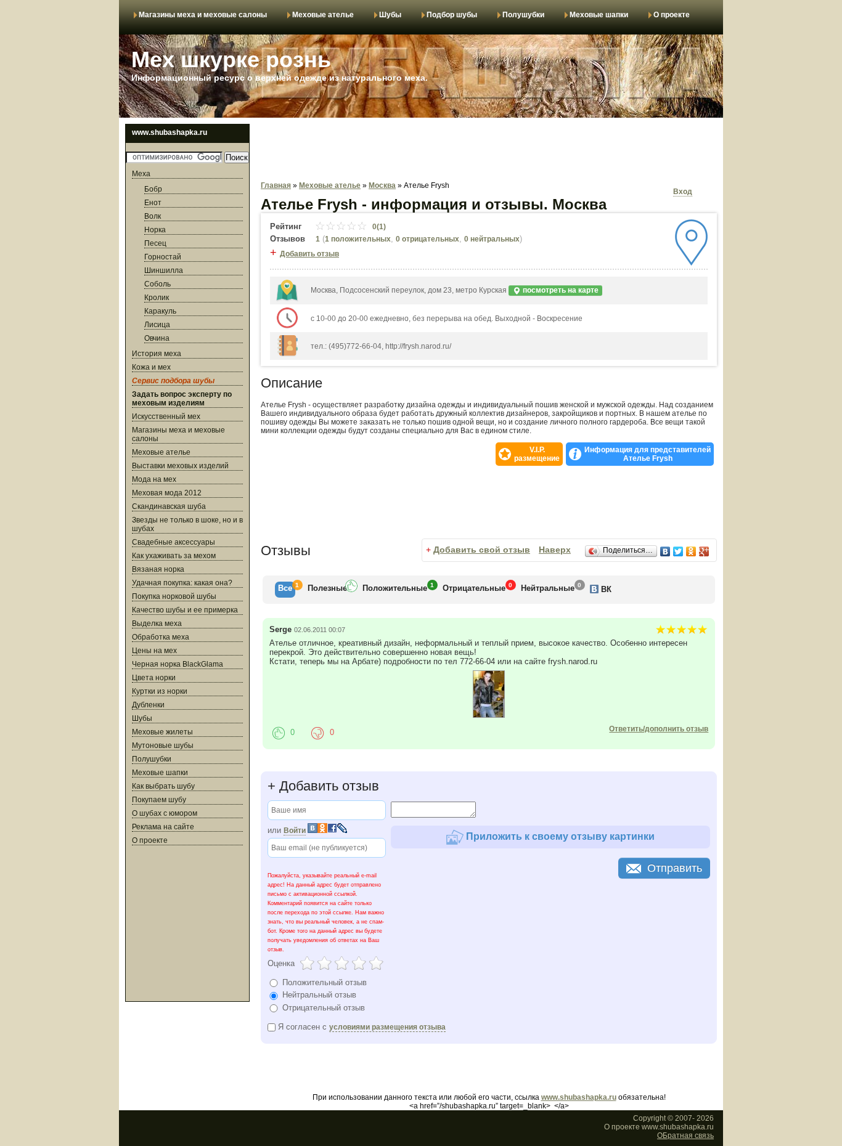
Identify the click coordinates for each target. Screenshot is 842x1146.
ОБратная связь (685, 1135)
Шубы (390, 14)
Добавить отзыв (309, 254)
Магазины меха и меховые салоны (203, 14)
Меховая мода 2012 (167, 493)
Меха (141, 173)
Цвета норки (154, 677)
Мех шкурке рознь (231, 59)
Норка (155, 230)
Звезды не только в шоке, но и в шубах (187, 524)
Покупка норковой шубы (174, 596)
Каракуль (160, 311)
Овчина (157, 338)
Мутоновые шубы (163, 745)
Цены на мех (154, 650)
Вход (682, 191)
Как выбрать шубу (163, 786)
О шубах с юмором (164, 813)
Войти (295, 830)
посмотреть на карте (560, 290)
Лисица (157, 324)
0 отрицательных (427, 239)
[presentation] (285, 590)
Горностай (162, 257)
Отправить (674, 868)
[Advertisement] (187, 925)
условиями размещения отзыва (387, 1027)
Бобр (153, 189)
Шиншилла (163, 270)
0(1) (378, 226)
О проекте (671, 14)
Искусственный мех (166, 416)
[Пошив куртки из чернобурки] (489, 715)
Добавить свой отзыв (481, 550)
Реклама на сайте (163, 827)
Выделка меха (157, 623)
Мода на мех (154, 479)
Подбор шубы (452, 14)
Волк (152, 216)
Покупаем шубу (159, 799)
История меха (156, 353)
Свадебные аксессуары (173, 542)
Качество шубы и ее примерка (185, 610)
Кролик (156, 297)
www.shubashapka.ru (578, 1097)
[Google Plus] (704, 551)
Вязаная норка (158, 569)
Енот (152, 202)
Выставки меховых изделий (180, 465)
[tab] (285, 590)
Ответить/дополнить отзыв (658, 729)
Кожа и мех (151, 367)
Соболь (157, 284)
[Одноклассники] (691, 551)
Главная (276, 185)
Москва (382, 185)
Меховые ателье (323, 14)
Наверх (555, 550)
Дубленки (148, 705)
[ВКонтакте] (665, 551)
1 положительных (358, 239)
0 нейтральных (492, 239)
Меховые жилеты (162, 732)
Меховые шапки (599, 14)
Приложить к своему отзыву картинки (559, 836)
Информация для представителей (647, 454)
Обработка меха (160, 637)
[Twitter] (678, 551)
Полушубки (523, 14)
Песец (155, 243)
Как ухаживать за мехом (174, 555)
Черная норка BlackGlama (177, 664)
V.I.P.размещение (537, 454)
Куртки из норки (159, 691)
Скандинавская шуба (169, 506)
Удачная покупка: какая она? (182, 583)
